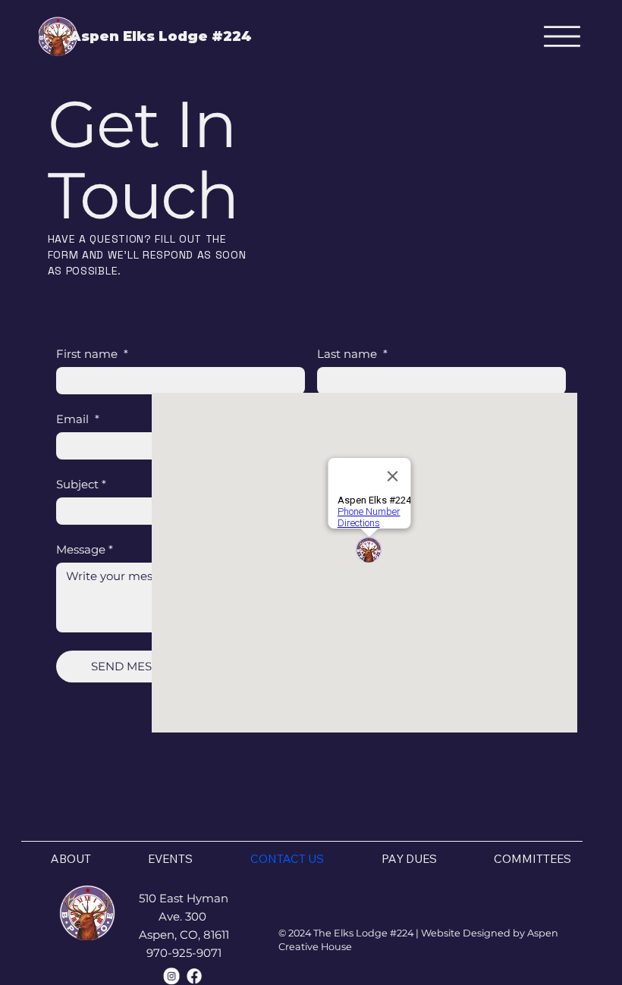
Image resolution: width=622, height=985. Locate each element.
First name (92, 354)
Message (84, 550)
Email (77, 419)
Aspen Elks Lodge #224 (161, 36)
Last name (352, 354)
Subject (81, 484)
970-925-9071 (183, 953)
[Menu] (562, 36)
